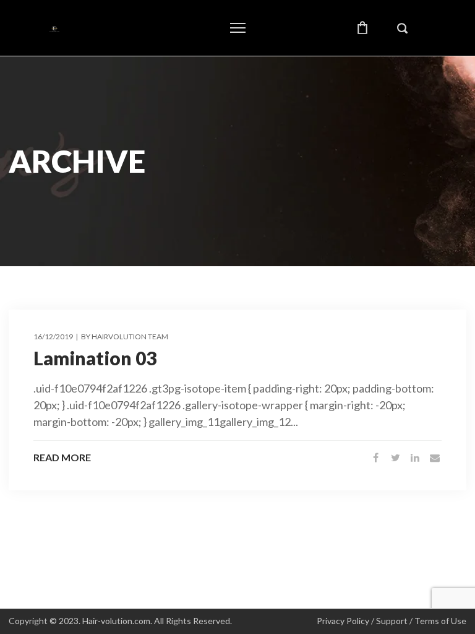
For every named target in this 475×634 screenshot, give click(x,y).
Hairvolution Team (130, 336)
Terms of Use (440, 620)
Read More (62, 457)
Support (392, 620)
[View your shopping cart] (362, 27)
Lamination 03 (94, 358)
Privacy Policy (343, 620)
